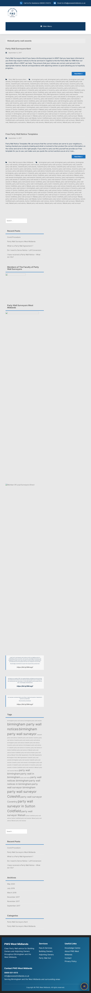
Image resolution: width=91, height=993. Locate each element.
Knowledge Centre (72, 948)
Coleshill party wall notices (39, 84)
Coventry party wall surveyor (74, 86)
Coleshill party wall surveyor (59, 84)
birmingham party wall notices (21, 81)
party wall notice (25, 777)
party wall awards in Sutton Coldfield (53, 99)
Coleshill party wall (61, 81)
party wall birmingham (61, 101)
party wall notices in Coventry (67, 107)
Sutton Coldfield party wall (46, 118)
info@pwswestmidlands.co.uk (74, 3)
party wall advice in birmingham (22, 745)
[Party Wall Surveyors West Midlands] (12, 12)
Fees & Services (45, 948)
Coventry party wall (76, 84)
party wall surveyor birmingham (22, 111)
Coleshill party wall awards (20, 84)
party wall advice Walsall (70, 92)
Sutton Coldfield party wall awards (21, 818)
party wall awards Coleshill (23, 96)
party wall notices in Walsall (34, 109)
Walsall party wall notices (53, 122)
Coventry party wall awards (34, 86)
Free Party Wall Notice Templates (22, 134)
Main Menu (47, 26)
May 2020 (11, 884)
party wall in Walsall (19, 105)
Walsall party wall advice (17, 122)
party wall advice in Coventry (45, 90)
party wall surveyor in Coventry (55, 114)
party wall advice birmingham (16, 88)
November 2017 (13, 901)
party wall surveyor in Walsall (28, 116)
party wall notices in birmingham (24, 107)
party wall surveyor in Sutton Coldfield (21, 806)
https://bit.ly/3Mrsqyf (25, 667)
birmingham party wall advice (58, 79)
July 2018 (11, 888)
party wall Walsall (30, 118)
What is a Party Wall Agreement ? (20, 246)
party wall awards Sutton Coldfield (23, 101)
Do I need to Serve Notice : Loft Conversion (24, 250)
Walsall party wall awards (35, 122)
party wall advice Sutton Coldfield (32, 92)
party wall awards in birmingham (64, 96)
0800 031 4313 (11, 973)
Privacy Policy (71, 961)
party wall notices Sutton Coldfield (56, 109)
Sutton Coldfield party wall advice (68, 118)
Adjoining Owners (46, 954)
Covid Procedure (14, 237)
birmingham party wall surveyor (43, 81)
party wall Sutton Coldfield (15, 118)
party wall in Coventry (60, 103)
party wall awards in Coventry (29, 99)
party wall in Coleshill (45, 103)
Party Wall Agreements (22, 755)
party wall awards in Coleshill (16, 179)
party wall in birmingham (28, 103)
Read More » (78, 73)
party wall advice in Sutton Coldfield (68, 90)
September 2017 (13, 906)
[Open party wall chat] (84, 986)
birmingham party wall (39, 79)
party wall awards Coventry (43, 96)
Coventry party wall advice (15, 86)
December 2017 (13, 897)
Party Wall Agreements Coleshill (54, 94)
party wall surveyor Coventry (64, 111)
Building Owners (45, 951)
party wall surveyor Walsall (73, 116)
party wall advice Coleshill (35, 88)
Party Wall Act (45, 958)
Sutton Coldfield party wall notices (37, 120)
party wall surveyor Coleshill (43, 111)
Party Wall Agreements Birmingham (30, 94)
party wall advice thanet (53, 92)
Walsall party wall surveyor (72, 122)
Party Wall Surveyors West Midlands (21, 162)
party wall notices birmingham (37, 105)
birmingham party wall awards (33, 720)
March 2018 (11, 893)
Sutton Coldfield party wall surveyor (62, 120)
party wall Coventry (12, 103)
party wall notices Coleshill (57, 105)
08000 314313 (45, 3)
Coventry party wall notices (54, 86)
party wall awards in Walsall (31, 767)
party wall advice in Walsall (24, 750)
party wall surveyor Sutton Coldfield (50, 116)
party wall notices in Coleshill (46, 107)
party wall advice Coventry (54, 88)
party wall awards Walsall (44, 101)
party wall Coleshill (76, 101)
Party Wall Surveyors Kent (18, 48)
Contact (68, 958)
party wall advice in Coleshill (24, 90)
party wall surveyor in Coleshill (33, 114)
